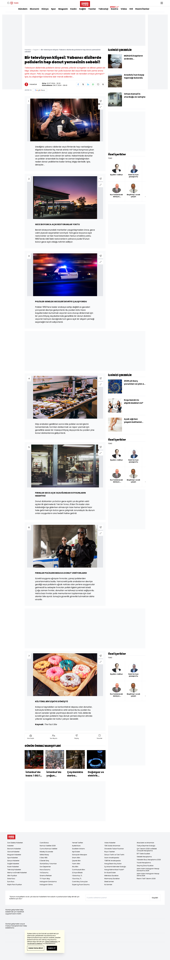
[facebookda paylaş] (78, 84)
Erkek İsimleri (109, 881)
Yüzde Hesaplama (144, 863)
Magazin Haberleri (14, 855)
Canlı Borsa (44, 843)
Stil (131, 8)
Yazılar (92, 8)
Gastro (114, 8)
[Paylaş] (100, 101)
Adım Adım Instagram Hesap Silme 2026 (148, 875)
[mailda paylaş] (98, 84)
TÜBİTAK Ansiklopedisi (112, 861)
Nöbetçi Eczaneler (46, 852)
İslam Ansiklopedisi (111, 858)
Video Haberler (109, 843)
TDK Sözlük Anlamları (112, 846)
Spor (53, 8)
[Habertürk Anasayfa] (85, 3)
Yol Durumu (44, 873)
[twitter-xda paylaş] (83, 84)
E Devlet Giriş (44, 861)
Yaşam (36, 50)
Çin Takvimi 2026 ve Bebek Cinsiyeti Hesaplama (147, 850)
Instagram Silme (46, 884)
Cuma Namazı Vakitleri (48, 849)
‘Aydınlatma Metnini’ (35, 943)
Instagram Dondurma (48, 881)
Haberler (28, 50)
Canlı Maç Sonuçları (80, 881)
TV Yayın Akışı (45, 878)
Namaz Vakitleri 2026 (48, 846)
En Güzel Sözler (110, 873)
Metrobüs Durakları (111, 876)
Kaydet (155, 897)
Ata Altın (75, 867)
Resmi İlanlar (142, 8)
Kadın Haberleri (13, 867)
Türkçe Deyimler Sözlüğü (146, 846)
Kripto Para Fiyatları (14, 884)
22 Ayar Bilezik (77, 873)
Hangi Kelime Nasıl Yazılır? (114, 870)
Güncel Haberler (13, 852)
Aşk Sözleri (76, 852)
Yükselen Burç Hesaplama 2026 (149, 860)
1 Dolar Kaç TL (77, 876)
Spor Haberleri (12, 858)
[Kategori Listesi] (162, 3)
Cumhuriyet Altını (78, 870)
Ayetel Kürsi (76, 846)
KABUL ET (52, 948)
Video (124, 8)
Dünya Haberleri (13, 861)
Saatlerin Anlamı (78, 849)
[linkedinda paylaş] (88, 84)
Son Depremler (45, 867)
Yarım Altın (76, 864)
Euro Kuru (10, 881)
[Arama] (8, 3)
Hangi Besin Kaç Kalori (112, 864)
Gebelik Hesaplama (144, 857)
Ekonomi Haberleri (14, 849)
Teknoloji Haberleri (14, 870)
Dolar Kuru (11, 878)
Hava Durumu (45, 870)
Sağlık (82, 8)
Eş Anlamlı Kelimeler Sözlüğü (115, 867)
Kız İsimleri (108, 884)
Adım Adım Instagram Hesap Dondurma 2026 (148, 870)
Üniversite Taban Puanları (114, 849)
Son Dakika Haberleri (15, 843)
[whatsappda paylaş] (93, 84)
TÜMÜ (110, 158)
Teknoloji (103, 8)
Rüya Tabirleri (109, 852)
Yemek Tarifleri (77, 843)
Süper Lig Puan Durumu (81, 884)
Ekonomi (34, 8)
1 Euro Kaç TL (76, 878)
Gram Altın (76, 858)
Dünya (45, 8)
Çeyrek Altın (76, 861)
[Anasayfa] (11, 837)
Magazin (63, 8)
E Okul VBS (43, 858)
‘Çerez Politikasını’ (51, 941)
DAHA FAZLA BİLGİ (35, 948)
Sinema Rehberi (46, 876)
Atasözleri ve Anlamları (145, 843)
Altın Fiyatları (12, 876)
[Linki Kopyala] (103, 84)
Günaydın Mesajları (79, 855)
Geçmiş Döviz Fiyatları (145, 866)
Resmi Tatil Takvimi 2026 (146, 878)
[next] (104, 764)
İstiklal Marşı (44, 855)
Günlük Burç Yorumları (48, 864)
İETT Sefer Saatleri (143, 854)
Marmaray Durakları (112, 878)
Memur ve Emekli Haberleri (17, 873)
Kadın (73, 8)
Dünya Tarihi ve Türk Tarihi (114, 855)
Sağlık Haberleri (13, 864)
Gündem (22, 8)
